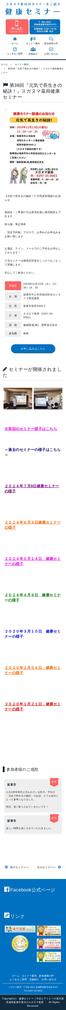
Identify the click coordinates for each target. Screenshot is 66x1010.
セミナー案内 (33, 43)
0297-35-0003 (35, 991)
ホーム (14, 43)
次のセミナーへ (47, 867)
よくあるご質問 (15, 53)
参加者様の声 (51, 43)
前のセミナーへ (19, 867)
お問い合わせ (51, 54)
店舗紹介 (33, 54)
